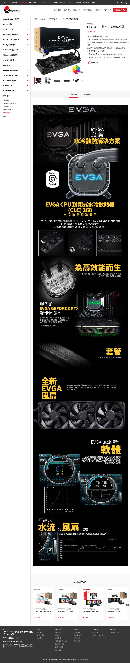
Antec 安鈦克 (8, 29)
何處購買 (98, 10)
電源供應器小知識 (61, 641)
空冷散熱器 (7, 109)
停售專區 (6, 96)
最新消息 (67, 10)
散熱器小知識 (59, 644)
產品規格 (87, 94)
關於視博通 (87, 10)
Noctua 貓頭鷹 (8, 91)
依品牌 (4, 2)
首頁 (35, 19)
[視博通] (12, 10)
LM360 (93, 3)
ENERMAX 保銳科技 (10, 34)
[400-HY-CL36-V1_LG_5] (76, 80)
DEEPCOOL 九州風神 (11, 40)
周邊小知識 (59, 647)
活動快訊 (58, 635)
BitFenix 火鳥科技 (10, 81)
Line (122, 2)
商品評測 (58, 638)
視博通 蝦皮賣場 (97, 635)
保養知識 (77, 641)
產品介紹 (74, 94)
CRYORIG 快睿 (8, 60)
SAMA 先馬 (7, 24)
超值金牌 (86, 2)
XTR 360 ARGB (34, 3)
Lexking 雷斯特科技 (10, 70)
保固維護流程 (115, 632)
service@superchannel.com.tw (12, 641)
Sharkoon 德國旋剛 (10, 55)
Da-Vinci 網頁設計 (83, 659)
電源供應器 (7, 106)
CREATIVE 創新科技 (10, 50)
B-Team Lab (7, 85)
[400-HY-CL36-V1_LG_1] (38, 80)
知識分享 (76, 10)
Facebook (118, 2)
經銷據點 (95, 632)
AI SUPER (78, 3)
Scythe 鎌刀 (7, 65)
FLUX (43, 3)
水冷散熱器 (7, 113)
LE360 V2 (70, 3)
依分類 (14, 2)
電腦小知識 (77, 635)
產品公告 (58, 650)
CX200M (55, 3)
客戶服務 (113, 629)
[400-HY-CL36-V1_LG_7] (57, 80)
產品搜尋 (118, 10)
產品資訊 (57, 10)
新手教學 (77, 638)
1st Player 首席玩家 (10, 75)
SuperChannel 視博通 (11, 19)
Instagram (126, 2)
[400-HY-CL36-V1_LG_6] (67, 80)
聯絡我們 (107, 10)
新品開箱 (77, 632)
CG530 (48, 3)
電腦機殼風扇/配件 (9, 103)
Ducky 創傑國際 (9, 45)
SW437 (62, 3)
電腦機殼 (6, 100)
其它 (4, 116)
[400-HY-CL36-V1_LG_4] (48, 80)
